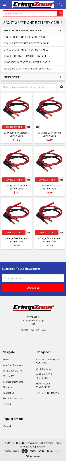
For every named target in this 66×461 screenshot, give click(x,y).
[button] (61, 87)
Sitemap (7, 403)
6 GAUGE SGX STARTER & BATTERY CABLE (26, 36)
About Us (7, 387)
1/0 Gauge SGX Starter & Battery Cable (49, 134)
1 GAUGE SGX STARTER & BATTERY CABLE (26, 55)
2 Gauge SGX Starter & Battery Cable (49, 187)
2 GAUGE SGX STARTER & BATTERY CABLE (26, 49)
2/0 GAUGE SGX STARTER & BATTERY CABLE (27, 68)
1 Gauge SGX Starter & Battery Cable (16, 187)
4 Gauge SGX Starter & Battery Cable (16, 240)
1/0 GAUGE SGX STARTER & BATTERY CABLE (27, 62)
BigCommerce (46, 442)
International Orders (13, 381)
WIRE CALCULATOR (13, 370)
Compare (28, 127)
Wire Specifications (13, 365)
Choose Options (14, 127)
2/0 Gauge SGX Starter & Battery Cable (16, 134)
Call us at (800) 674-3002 (33, 329)
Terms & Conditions (13, 398)
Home (6, 359)
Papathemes (39, 446)
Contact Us (8, 392)
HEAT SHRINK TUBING (47, 392)
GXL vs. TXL (9, 376)
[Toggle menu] (4, 4)
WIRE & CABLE (43, 368)
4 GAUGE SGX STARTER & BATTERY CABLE (26, 43)
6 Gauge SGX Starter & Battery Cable (49, 240)
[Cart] (61, 4)
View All (7, 426)
